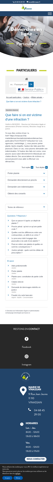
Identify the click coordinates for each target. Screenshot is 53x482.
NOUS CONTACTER (36, 459)
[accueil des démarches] (26, 79)
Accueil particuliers (14, 97)
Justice (26, 97)
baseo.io (27, 313)
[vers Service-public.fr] (31, 90)
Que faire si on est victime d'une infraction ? (23, 101)
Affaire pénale (37, 97)
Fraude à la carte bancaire (21, 295)
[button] (26, 173)
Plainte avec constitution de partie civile (27, 276)
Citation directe (17, 282)
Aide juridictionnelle (19, 266)
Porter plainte (16, 271)
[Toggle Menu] (50, 13)
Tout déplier (40, 167)
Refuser (18, 478)
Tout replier (26, 167)
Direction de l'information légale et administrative (23, 311)
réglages (17, 473)
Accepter (7, 478)
